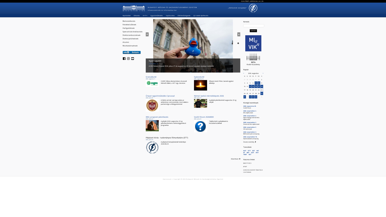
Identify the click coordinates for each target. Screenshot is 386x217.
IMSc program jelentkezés (157, 117)
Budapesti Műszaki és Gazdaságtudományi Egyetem (172, 7)
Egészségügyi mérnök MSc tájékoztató (251, 118)
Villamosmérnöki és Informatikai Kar (162, 10)
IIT (244, 153)
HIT (258, 151)
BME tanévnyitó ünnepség (251, 134)
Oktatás (137, 15)
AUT (244, 151)
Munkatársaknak (130, 46)
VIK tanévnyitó (247, 129)
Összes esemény (248, 142)
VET (250, 154)
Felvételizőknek (129, 24)
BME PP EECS (247, 163)
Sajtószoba (170, 15)
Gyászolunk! (199, 77)
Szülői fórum (247, 108)
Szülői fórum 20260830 (204, 117)
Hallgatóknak (129, 28)
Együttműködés (156, 15)
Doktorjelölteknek (130, 38)
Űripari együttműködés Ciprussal (160, 96)
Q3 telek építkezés (200, 15)
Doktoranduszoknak (131, 35)
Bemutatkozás (129, 21)
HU (260, 1)
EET (253, 151)
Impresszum (253, 1)
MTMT (245, 166)
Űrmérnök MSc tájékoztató (251, 124)
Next (238, 34)
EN (262, 1)
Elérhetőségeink (184, 15)
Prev (147, 34)
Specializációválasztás (133, 31)
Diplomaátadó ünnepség (250, 139)
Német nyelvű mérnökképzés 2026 (209, 96)
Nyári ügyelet (155, 60)
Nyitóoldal (127, 15)
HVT (257, 153)
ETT (249, 151)
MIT (248, 153)
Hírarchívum (235, 159)
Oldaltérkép (245, 1)
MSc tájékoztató (248, 113)
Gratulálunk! (151, 77)
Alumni (126, 42)
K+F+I (145, 15)
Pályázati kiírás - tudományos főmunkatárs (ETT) (167, 137)
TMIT (245, 154)
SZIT (252, 153)
